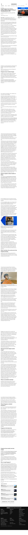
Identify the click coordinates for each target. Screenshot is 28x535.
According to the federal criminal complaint (7, 79)
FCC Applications (3, 522)
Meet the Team (21, 510)
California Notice (12, 520)
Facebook (11, 511)
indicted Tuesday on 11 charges (12, 451)
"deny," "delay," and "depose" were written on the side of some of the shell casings (9, 119)
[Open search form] (26, 4)
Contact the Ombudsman (22, 524)
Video (19, 5)
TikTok (10, 513)
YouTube (11, 510)
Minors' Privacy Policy (12, 523)
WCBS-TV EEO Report (3, 523)
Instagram (11, 512)
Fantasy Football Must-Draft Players (4, 513)
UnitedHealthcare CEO (8, 17)
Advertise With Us (21, 514)
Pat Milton (11, 481)
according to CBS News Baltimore (6, 466)
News (6, 5)
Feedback (20, 523)
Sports (16, 5)
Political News (2, 510)
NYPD (9, 501)
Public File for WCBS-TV (4, 519)
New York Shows (22, 5)
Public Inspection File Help (4, 521)
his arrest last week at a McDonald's (9, 431)
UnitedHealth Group (4, 501)
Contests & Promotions (22, 513)
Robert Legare (6, 481)
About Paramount (21, 519)
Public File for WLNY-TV (4, 520)
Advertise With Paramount (22, 520)
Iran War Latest (2, 511)
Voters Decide (13, 5)
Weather (9, 5)
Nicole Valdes (2, 481)
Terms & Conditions (21, 515)
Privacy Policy (11, 519)
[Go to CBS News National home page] (14, 4)
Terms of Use (11, 522)
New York (2, 5)
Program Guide (21, 512)
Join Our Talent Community (22, 521)
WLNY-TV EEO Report (3, 524)
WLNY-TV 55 (20, 511)
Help (19, 522)
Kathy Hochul (12, 501)
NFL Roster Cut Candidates (4, 512)
